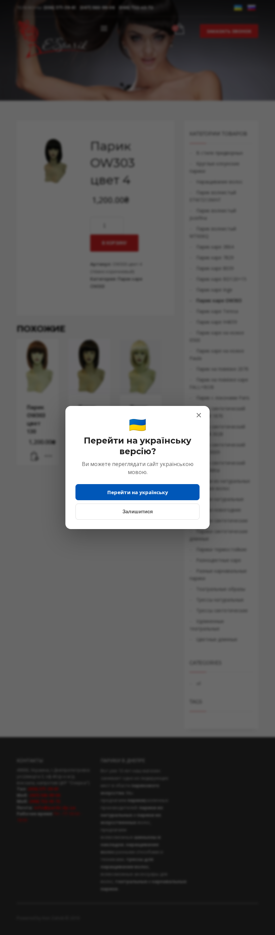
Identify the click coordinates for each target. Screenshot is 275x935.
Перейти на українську (137, 492)
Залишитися (137, 511)
